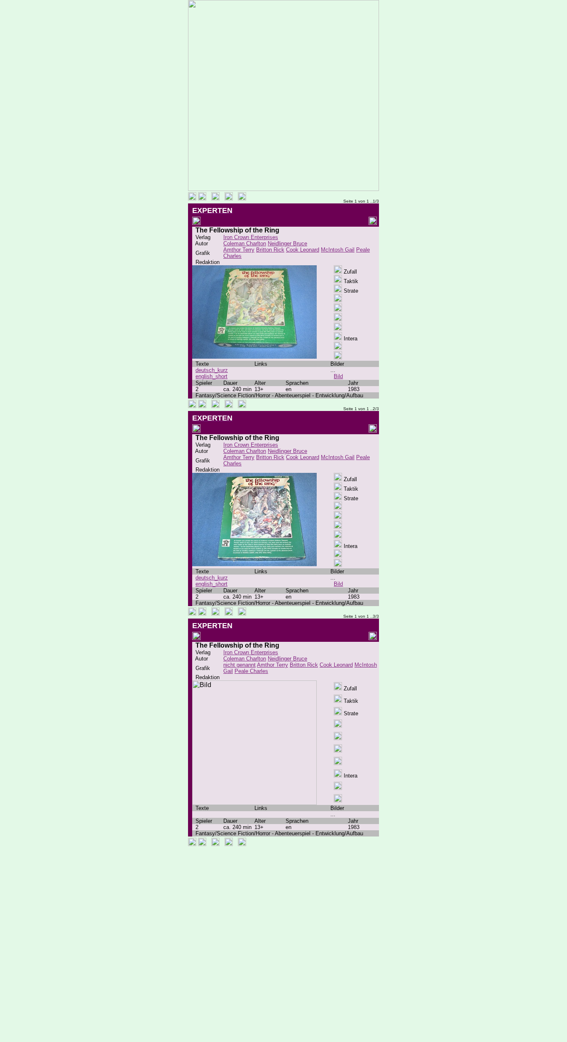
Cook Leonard (302, 250)
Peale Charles (251, 671)
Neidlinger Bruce (287, 243)
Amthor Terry (238, 250)
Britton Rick (270, 250)
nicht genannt (239, 665)
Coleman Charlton (244, 243)
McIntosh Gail (337, 250)
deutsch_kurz (212, 370)
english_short (211, 376)
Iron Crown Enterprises (250, 237)
